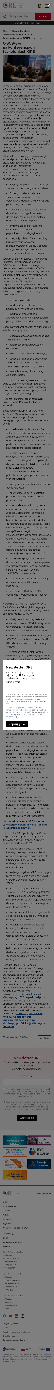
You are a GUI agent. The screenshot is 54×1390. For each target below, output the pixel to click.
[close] (49, 5)
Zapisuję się (17, 724)
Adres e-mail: (13, 682)
